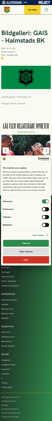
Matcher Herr (7, 309)
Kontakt (4, 318)
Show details (38, 235)
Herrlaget (5, 267)
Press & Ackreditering (10, 413)
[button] (6, 150)
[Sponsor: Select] (44, 2)
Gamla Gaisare (8, 346)
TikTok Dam (6, 387)
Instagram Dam (8, 364)
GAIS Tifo (5, 332)
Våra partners (7, 276)
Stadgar (4, 405)
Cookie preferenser (10, 416)
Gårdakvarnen (7, 336)
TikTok (4, 383)
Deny (26, 260)
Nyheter (5, 304)
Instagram (5, 360)
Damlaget (5, 272)
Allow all (26, 243)
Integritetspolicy (8, 401)
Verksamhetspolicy (10, 409)
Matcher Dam (7, 313)
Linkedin (5, 373)
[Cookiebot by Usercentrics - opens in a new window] (38, 159)
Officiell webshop (9, 300)
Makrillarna (6, 341)
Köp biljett (32, 9)
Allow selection (26, 251)
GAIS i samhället (8, 281)
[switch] (45, 209)
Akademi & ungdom (10, 285)
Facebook (5, 369)
